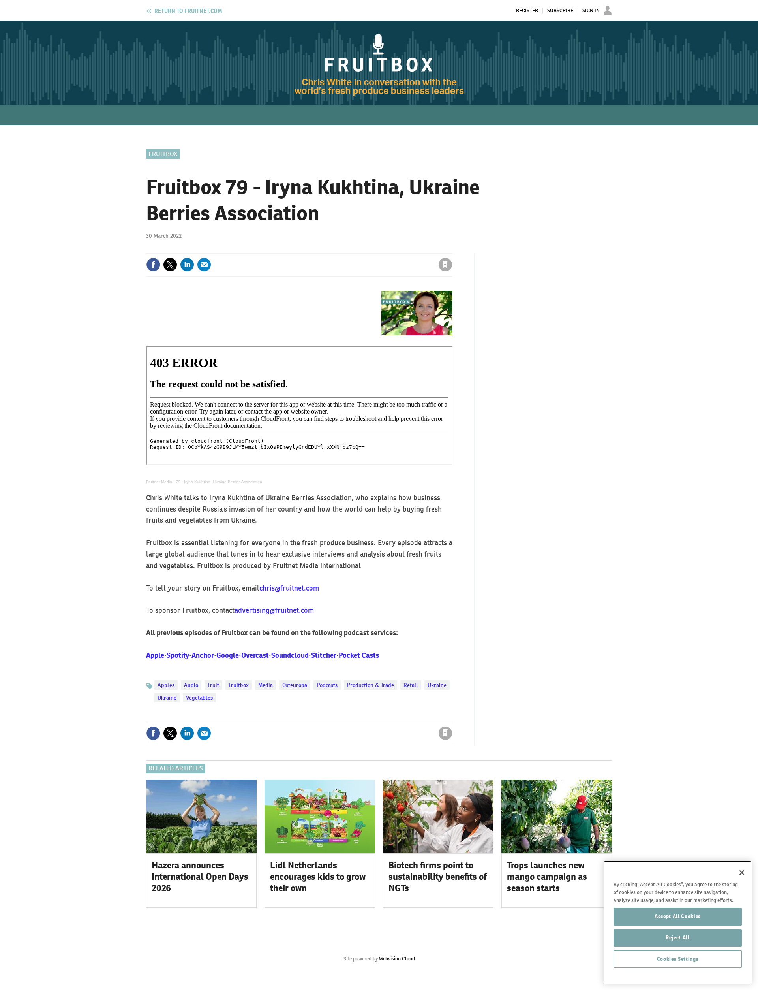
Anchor (202, 655)
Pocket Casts (359, 655)
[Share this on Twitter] (170, 265)
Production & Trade (370, 685)
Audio (191, 685)
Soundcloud (290, 655)
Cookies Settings (678, 959)
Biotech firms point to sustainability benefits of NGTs (437, 876)
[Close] (741, 872)
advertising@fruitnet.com (274, 610)
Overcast (255, 655)
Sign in (351, 248)
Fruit (213, 685)
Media (265, 685)
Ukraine (437, 685)
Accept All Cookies (678, 916)
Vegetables (199, 697)
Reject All (678, 937)
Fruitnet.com (188, 11)
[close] (452, 248)
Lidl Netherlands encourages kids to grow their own (318, 876)
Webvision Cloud (397, 958)
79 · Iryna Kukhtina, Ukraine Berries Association (219, 482)
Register (527, 10)
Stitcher (323, 655)
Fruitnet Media (159, 482)
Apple (155, 655)
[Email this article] (204, 265)
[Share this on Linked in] (187, 265)
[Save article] (445, 265)
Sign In (591, 10)
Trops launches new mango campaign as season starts (547, 876)
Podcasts (327, 685)
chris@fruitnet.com (289, 588)
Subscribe (560, 10)
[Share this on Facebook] (153, 265)
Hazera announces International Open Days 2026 (200, 876)
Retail (410, 685)
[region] (678, 922)
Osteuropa (294, 685)
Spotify (178, 655)
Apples (166, 685)
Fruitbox (162, 154)
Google (227, 655)
